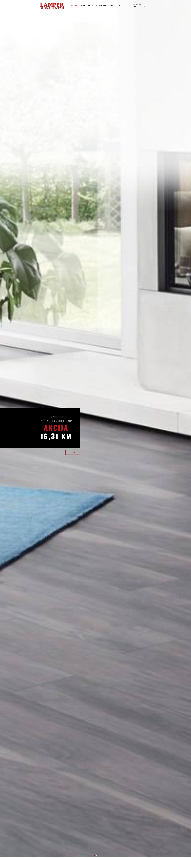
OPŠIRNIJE (73, 452)
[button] (95, 855)
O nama (83, 5)
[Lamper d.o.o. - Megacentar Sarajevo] (52, 5)
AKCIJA (111, 5)
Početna (74, 5)
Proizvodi (91, 5)
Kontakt (102, 5)
